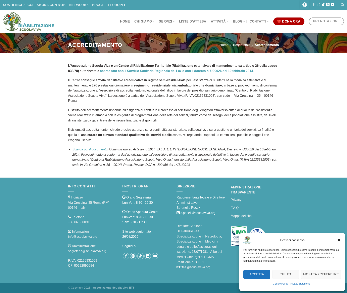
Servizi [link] (165, 21)
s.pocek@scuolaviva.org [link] (198, 213)
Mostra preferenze (321, 274)
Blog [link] (237, 21)
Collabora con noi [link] (46, 5)
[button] (339, 240)
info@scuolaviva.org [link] (82, 236)
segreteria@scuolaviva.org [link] (87, 251)
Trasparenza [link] (241, 45)
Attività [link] (218, 21)
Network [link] (78, 5)
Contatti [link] (258, 21)
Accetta (257, 274)
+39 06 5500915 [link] (79, 222)
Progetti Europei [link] (108, 5)
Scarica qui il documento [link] (89, 149)
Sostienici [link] (12, 5)
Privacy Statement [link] (300, 283)
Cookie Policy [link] (280, 283)
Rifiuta (286, 274)
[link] (304, 4)
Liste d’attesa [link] (192, 21)
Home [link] (125, 21)
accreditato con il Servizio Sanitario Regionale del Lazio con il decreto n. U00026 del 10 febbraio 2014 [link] (176, 71)
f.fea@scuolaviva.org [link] (195, 267)
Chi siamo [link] (143, 21)
